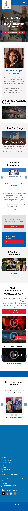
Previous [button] (2, 177)
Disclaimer (14, 505)
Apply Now (14, 227)
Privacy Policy (8, 505)
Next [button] (26, 177)
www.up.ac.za (6, 469)
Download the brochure (14, 242)
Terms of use (20, 505)
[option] (14, 178)
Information (15, 415)
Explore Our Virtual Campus (14, 32)
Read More (14, 209)
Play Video (12, 415)
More (5, 97)
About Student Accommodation (14, 311)
